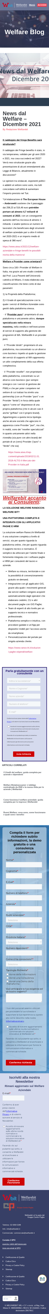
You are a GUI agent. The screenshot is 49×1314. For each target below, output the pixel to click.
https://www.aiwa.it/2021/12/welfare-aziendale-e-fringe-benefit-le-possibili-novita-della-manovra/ (22, 250)
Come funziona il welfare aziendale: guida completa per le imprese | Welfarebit (23, 801)
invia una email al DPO (11, 1248)
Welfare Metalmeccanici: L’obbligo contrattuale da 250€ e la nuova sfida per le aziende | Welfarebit (23, 787)
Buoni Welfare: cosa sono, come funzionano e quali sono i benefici (24, 813)
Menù (32, 5)
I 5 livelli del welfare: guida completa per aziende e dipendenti (22, 773)
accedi (42, 5)
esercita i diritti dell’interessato (14, 1244)
